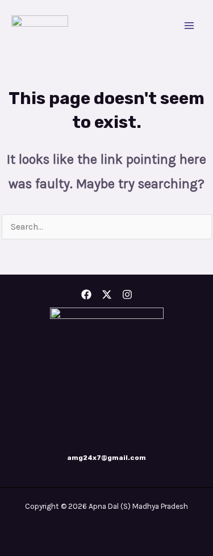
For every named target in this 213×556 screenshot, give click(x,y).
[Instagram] (127, 294)
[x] (107, 294)
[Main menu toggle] (189, 25)
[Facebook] (86, 294)
